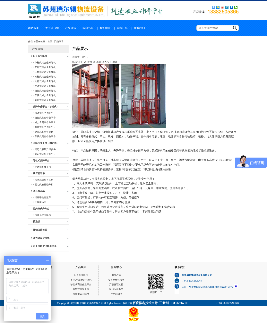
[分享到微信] (236, 7)
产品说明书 (116, 293)
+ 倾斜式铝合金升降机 (44, 100)
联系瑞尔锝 (233, 302)
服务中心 (116, 267)
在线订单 (122, 28)
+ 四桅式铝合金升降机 (44, 76)
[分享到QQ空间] (218, 7)
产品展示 (70, 28)
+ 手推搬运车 (39, 202)
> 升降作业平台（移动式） (45, 106)
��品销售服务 (116, 279)
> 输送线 (35, 221)
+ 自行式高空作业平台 (44, 117)
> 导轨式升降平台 (40, 160)
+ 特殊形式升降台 (42, 215)
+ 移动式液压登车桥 (43, 180)
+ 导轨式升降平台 (42, 167)
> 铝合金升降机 (39, 56)
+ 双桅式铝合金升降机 (44, 67)
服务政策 (116, 275)
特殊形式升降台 (81, 293)
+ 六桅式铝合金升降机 (44, 81)
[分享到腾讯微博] (227, 7)
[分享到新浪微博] (222, 7)
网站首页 (33, 28)
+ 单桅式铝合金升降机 (44, 62)
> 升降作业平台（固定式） (45, 143)
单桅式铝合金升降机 (80, 279)
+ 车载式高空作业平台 (44, 136)
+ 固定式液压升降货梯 (44, 149)
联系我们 (139, 28)
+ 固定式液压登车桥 (43, 184)
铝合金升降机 (81, 275)
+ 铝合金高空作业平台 (44, 122)
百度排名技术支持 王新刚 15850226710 (160, 303)
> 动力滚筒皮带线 (40, 238)
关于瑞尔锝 (52, 28)
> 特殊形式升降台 (40, 208)
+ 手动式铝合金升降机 (44, 86)
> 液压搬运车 (38, 191)
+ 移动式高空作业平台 (44, 113)
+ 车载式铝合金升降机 (44, 95)
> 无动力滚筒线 (39, 229)
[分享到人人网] (231, 7)
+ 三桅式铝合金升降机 (44, 72)
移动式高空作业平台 (80, 284)
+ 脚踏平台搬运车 (42, 197)
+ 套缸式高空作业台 (43, 131)
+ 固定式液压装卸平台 (44, 154)
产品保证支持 (116, 284)
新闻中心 (87, 28)
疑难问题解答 (116, 289)
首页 (49, 41)
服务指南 (104, 28)
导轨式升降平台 (81, 289)
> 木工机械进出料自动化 (43, 246)
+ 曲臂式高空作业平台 (44, 127)
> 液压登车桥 (38, 173)
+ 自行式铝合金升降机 (44, 90)
